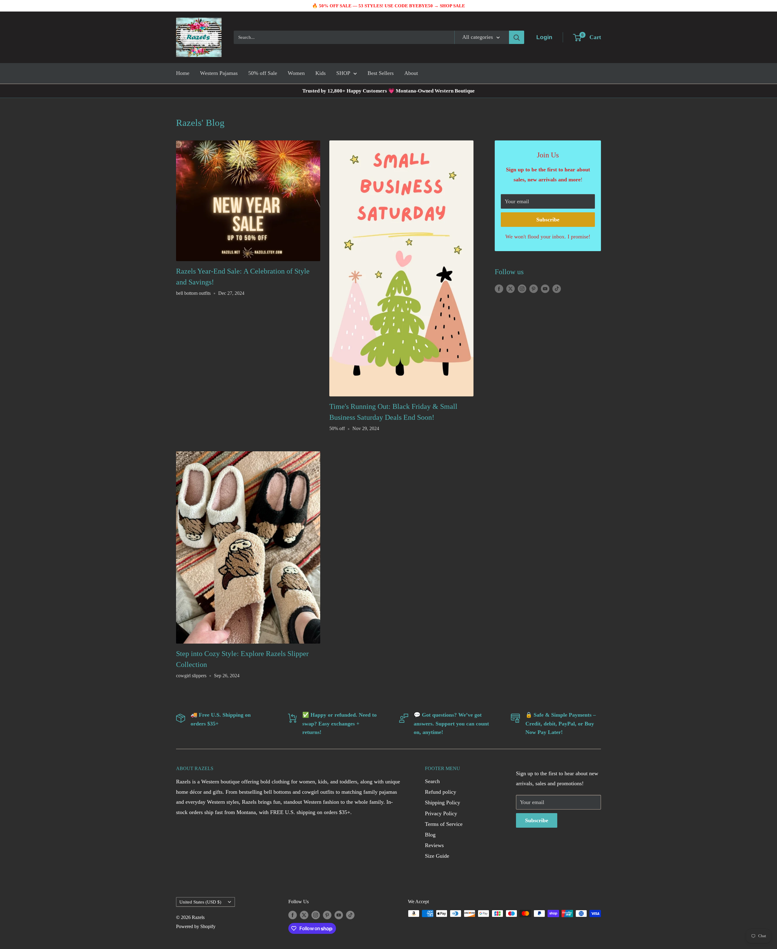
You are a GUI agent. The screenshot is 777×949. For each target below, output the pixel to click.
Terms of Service (444, 824)
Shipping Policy (442, 802)
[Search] (516, 37)
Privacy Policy (441, 813)
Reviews (434, 845)
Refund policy (440, 792)
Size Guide (437, 856)
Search (432, 781)
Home (182, 73)
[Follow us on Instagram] (522, 288)
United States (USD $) (200, 901)
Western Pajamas (219, 73)
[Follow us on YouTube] (545, 288)
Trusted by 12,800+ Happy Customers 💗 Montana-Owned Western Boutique (388, 91)
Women (296, 73)
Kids (320, 73)
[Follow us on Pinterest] (533, 288)
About (411, 73)
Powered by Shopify (195, 926)
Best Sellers (381, 73)
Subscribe (547, 220)
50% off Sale (262, 73)
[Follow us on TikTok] (556, 288)
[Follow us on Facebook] (499, 288)
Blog (430, 835)
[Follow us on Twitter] (510, 288)
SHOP (343, 73)
